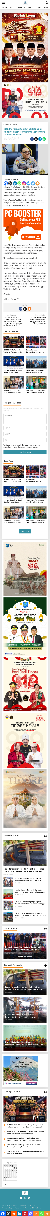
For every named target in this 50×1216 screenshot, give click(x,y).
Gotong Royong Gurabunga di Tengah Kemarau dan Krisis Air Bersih (25, 1152)
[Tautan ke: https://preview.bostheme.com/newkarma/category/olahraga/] (45, 1092)
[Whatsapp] (44, 139)
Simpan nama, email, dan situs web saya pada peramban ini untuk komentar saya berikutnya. (21, 446)
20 (10, 1175)
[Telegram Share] (40, 139)
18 (6, 1175)
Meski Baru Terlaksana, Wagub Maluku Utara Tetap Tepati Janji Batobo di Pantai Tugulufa (36, 371)
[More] (37, 183)
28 (12, 1177)
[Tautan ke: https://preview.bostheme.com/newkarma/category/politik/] (45, 928)
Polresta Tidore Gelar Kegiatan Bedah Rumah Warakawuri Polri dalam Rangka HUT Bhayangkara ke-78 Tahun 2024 (13, 320)
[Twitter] (33, 183)
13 (10, 1172)
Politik (5, 140)
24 (4, 1177)
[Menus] (3, 2)
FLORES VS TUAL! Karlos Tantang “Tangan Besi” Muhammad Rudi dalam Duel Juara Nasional (12, 351)
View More (25, 531)
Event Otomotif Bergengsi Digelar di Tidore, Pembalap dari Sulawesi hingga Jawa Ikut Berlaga (30, 903)
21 (12, 1175)
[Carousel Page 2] (22, 956)
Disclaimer (18, 1208)
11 (6, 1172)
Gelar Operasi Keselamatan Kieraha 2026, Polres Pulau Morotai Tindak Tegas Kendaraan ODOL (30, 914)
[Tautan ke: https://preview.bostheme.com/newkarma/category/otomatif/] (45, 836)
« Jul (5, 1184)
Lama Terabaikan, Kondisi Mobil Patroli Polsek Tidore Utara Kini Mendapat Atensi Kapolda (24, 870)
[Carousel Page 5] (30, 956)
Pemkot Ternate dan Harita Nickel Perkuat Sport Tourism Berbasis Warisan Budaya (26, 1132)
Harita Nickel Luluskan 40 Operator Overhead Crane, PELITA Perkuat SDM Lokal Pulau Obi (29, 891)
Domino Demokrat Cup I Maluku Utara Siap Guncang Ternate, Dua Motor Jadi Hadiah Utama (13, 371)
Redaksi (32, 1206)
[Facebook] (6, 183)
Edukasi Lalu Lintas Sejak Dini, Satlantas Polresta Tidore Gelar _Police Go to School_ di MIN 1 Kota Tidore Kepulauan (35, 391)
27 (10, 1177)
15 (14, 1172)
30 (16, 1177)
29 (14, 1177)
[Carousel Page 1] (19, 956)
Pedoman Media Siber (33, 1208)
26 (8, 1177)
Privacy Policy (7, 1208)
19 (8, 1175)
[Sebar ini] (32, 139)
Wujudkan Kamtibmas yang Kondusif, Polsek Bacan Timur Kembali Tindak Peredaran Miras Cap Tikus (12, 391)
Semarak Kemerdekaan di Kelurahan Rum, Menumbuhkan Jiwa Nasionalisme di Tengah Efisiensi (24, 1139)
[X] (10, 183)
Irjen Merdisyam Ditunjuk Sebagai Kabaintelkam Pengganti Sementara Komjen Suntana (37, 319)
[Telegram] (28, 183)
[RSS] (29, 309)
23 (16, 1175)
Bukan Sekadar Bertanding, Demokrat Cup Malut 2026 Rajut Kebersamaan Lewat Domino (34, 351)
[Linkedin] (15, 183)
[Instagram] (24, 183)
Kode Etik (23, 1206)
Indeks (15, 1206)
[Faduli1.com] (25, 2)
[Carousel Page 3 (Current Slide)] (25, 956)
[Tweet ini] (36, 139)
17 (4, 1175)
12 (8, 1172)
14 (12, 1172)
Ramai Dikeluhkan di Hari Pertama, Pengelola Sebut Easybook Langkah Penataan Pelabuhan (29, 879)
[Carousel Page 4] (28, 956)
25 (6, 1177)
